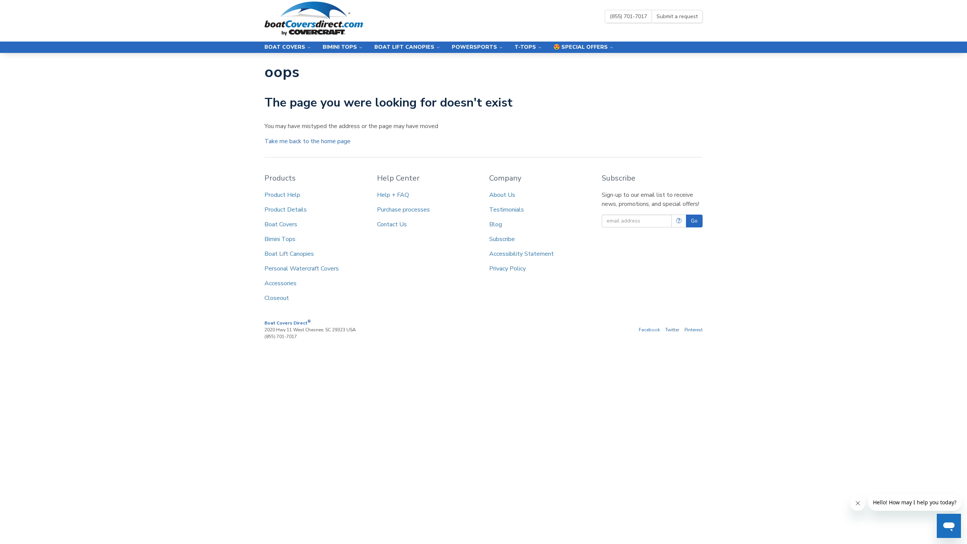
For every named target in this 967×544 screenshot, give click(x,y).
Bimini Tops (279, 239)
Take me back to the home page (307, 141)
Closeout (276, 298)
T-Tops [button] (526, 47)
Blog (495, 224)
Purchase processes (403, 210)
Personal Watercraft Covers (301, 268)
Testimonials (506, 210)
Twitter (672, 330)
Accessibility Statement (521, 254)
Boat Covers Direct (287, 323)
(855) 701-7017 (628, 16)
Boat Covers (280, 224)
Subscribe (502, 239)
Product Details (285, 210)
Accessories (280, 283)
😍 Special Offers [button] (581, 47)
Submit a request (677, 16)
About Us (502, 195)
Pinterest (693, 330)
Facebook (649, 330)
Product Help (282, 195)
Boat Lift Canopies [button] (405, 47)
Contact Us (392, 224)
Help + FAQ (393, 195)
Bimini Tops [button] (340, 47)
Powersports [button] (475, 47)
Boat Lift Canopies (289, 254)
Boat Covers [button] (285, 47)
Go (694, 220)
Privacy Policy (507, 268)
